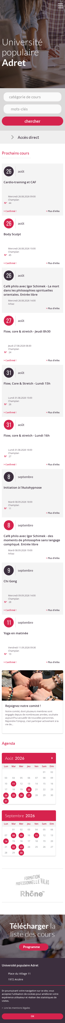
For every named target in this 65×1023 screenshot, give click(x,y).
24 (6, 795)
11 (13, 783)
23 (21, 847)
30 (21, 852)
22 (13, 847)
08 (13, 835)
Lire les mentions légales (17, 1007)
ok (32, 1016)
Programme (31, 947)
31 (6, 801)
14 (6, 841)
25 (13, 795)
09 (21, 835)
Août (14, 758)
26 (21, 795)
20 (29, 789)
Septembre (20, 816)
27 (29, 795)
